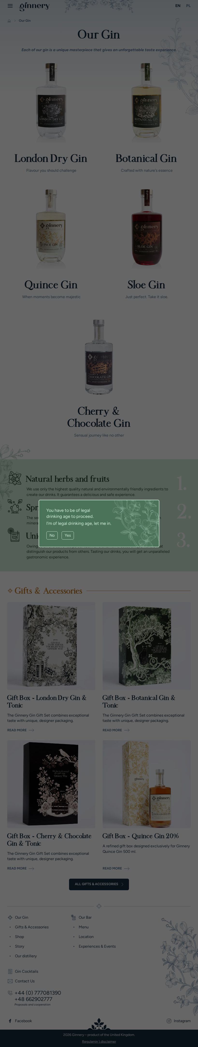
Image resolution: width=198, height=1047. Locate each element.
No (52, 535)
